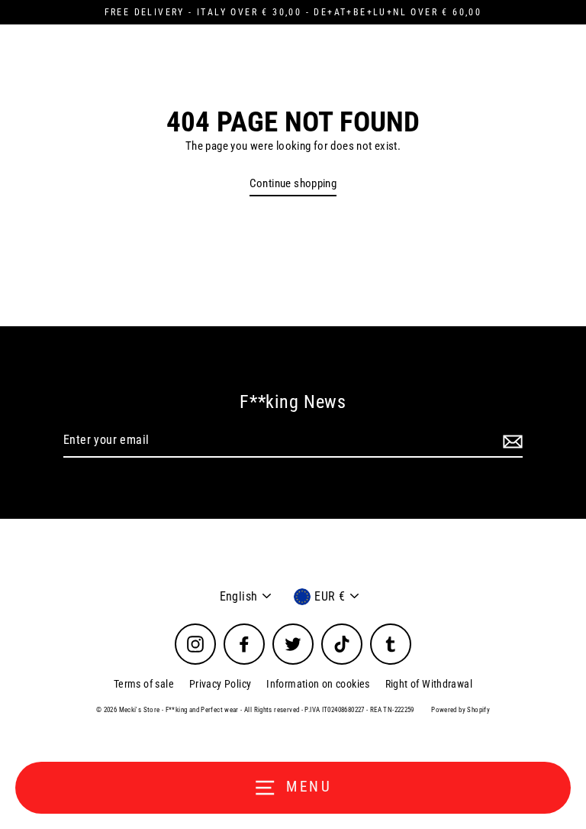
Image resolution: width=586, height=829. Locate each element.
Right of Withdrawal (428, 684)
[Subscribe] (510, 441)
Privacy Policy (220, 684)
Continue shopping (293, 183)
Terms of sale (144, 684)
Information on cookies (317, 684)
